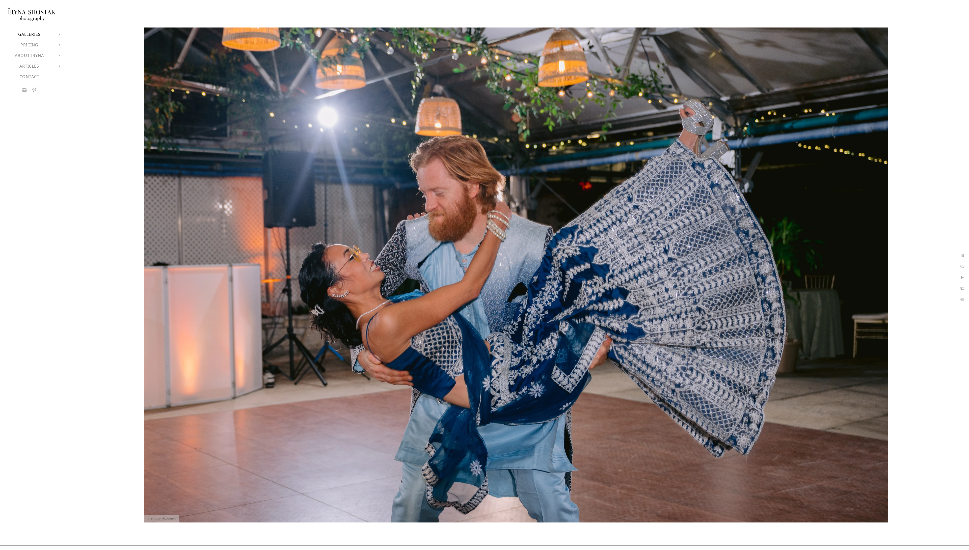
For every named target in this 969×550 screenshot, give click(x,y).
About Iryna (29, 55)
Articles (29, 66)
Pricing (29, 45)
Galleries (29, 34)
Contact (29, 76)
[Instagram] (24, 90)
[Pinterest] (34, 90)
